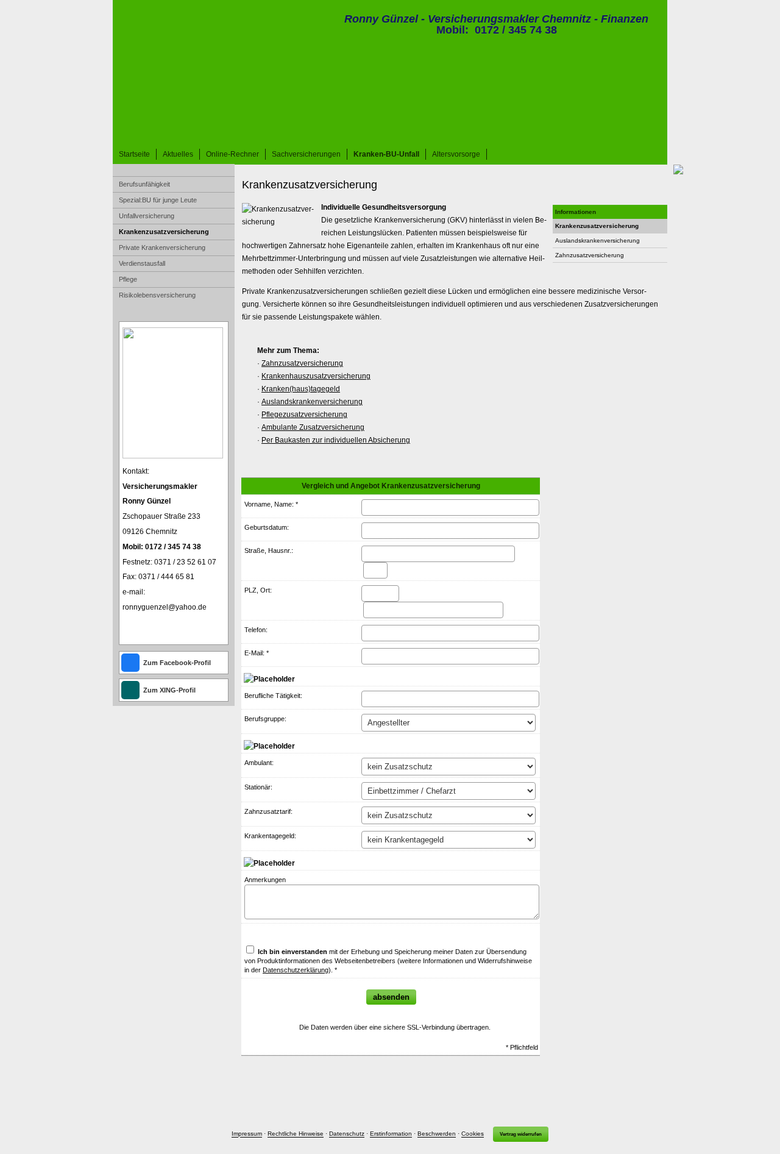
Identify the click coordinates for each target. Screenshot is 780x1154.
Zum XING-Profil (169, 690)
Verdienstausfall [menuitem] (142, 263)
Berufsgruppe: (265, 718)
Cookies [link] (472, 1134)
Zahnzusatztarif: (268, 811)
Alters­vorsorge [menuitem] (456, 154)
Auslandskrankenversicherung (597, 240)
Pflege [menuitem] (128, 279)
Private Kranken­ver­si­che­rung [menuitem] (162, 247)
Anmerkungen (265, 879)
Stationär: (258, 787)
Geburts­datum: (266, 527)
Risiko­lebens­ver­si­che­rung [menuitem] (157, 295)
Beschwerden (436, 1134)
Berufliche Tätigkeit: (273, 695)
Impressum (247, 1134)
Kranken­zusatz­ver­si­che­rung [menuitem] (164, 231)
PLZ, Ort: (258, 590)
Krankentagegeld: (270, 835)
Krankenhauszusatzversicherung (315, 376)
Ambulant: (259, 762)
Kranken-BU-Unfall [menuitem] (386, 154)
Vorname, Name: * (271, 504)
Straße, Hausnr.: (268, 550)
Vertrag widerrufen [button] (521, 1134)
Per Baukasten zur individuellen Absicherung (335, 440)
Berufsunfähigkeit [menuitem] (144, 184)
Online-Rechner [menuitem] (232, 154)
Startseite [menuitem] (134, 154)
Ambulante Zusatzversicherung (312, 427)
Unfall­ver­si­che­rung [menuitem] (146, 215)
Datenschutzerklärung (295, 970)
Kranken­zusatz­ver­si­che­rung (597, 226)
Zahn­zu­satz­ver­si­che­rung (589, 255)
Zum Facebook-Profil (177, 662)
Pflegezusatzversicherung (304, 414)
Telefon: (256, 629)
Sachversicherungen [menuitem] (306, 154)
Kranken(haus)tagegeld (300, 389)
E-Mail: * (256, 653)
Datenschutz (346, 1134)
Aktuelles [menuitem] (178, 154)
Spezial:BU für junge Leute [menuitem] (158, 200)
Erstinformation (391, 1134)
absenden (391, 997)
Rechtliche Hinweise (296, 1134)
